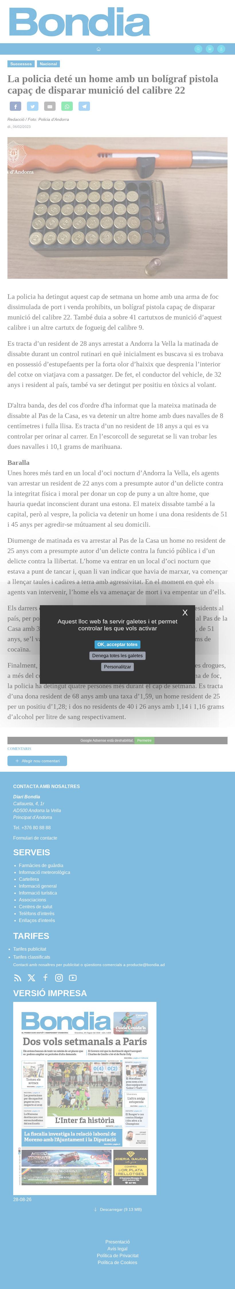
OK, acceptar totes (117, 644)
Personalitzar (117, 666)
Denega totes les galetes (117, 655)
